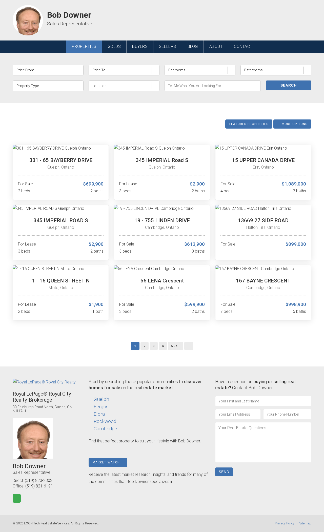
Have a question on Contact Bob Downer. (255, 384)
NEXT (175, 346)
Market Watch (107, 462)
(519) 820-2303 (38, 480)
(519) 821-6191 (39, 486)
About (216, 46)
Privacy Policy (284, 523)
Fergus (101, 407)
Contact (243, 46)
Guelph (101, 399)
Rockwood (105, 421)
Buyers (140, 46)
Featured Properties (248, 124)
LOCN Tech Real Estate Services (46, 523)
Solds (114, 46)
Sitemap (305, 523)
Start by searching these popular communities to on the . (145, 384)
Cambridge (105, 429)
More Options (294, 124)
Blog (193, 46)
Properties (84, 46)
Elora (99, 414)
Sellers (167, 46)
